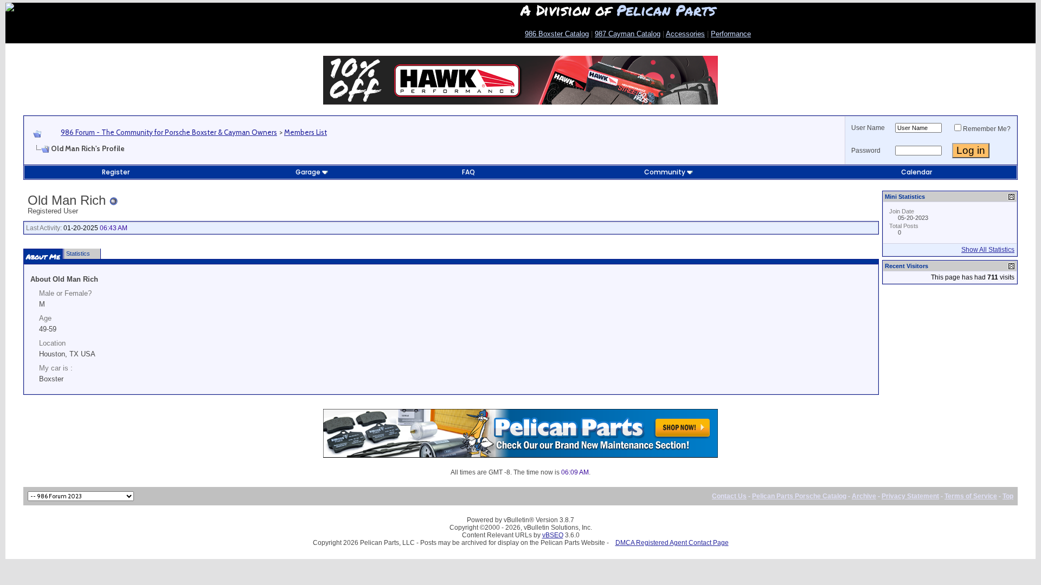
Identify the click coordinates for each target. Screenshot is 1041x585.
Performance (731, 34)
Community (664, 172)
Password (866, 150)
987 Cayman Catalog (627, 34)
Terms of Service (970, 496)
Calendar (916, 172)
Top (1008, 496)
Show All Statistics (987, 249)
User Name (868, 128)
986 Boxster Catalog (557, 34)
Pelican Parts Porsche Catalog (799, 496)
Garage (307, 172)
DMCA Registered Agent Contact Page (672, 543)
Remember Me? (987, 129)
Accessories (685, 34)
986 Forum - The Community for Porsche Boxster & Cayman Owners (169, 132)
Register (116, 172)
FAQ (468, 172)
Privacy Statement (910, 496)
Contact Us (729, 496)
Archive (864, 496)
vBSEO (552, 535)
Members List (305, 132)
